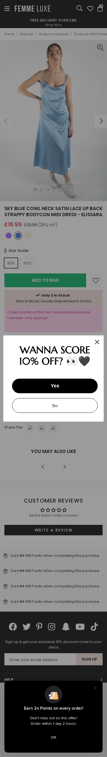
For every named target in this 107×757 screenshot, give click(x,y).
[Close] (97, 342)
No (55, 405)
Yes (55, 386)
